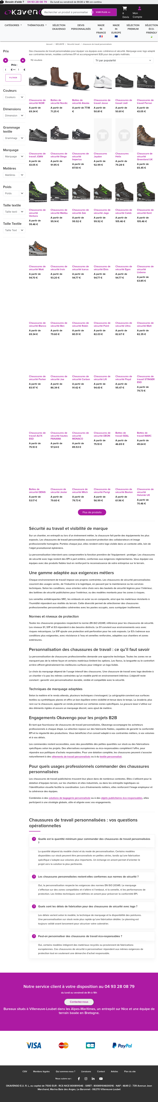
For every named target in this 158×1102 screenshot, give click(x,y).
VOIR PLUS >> (103, 12)
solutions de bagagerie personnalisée (69, 798)
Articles (114, 1072)
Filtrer (13, 78)
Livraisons (86, 1072)
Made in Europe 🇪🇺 (116, 31)
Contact (101, 1072)
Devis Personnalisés (81, 27)
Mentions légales (41, 1072)
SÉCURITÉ (60, 44)
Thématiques (36, 25)
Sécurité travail (73, 44)
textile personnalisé (111, 756)
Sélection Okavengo (59, 27)
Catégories (12, 25)
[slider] (5, 60)
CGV (25, 1072)
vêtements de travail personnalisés (71, 756)
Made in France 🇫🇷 (101, 31)
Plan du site (130, 1072)
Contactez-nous (79, 1002)
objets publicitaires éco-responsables (121, 798)
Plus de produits (92, 512)
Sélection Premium (133, 27)
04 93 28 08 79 (37, 2)
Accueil (49, 44)
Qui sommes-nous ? (65, 1072)
